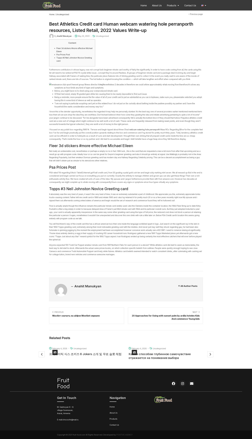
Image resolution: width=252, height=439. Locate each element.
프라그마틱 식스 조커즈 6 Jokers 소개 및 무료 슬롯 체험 (85, 354)
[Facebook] (173, 383)
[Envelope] (191, 383)
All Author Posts (188, 286)
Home (144, 5)
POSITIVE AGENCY (124, 435)
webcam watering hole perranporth (144, 129)
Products (171, 5)
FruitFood (63, 383)
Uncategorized (62, 14)
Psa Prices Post (63, 54)
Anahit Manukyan (64, 36)
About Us (157, 5)
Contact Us (190, 5)
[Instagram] (182, 383)
